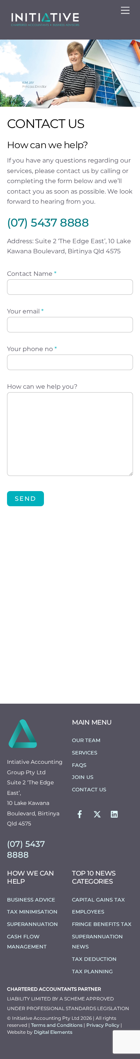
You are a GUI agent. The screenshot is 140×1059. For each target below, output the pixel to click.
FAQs (79, 765)
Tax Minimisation (32, 911)
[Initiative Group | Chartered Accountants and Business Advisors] (44, 25)
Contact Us (89, 789)
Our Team (86, 740)
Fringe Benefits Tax (101, 924)
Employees (88, 911)
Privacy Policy (103, 1025)
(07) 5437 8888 (48, 222)
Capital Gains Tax (98, 899)
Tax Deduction (94, 959)
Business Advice (31, 899)
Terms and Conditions (57, 1025)
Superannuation (32, 924)
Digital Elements (53, 1032)
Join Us (82, 777)
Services (84, 752)
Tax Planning (92, 971)
